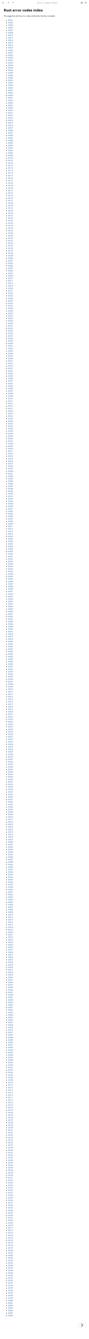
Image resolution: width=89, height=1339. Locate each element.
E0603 (10, 897)
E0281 (10, 371)
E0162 (10, 218)
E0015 (10, 43)
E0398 (10, 504)
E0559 (10, 794)
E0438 (10, 574)
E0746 (10, 1165)
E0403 (10, 511)
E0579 (10, 839)
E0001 (10, 20)
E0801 (10, 1303)
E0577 (10, 834)
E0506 (10, 679)
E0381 (10, 474)
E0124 (10, 183)
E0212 (10, 283)
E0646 (10, 990)
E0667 (10, 1022)
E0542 (10, 762)
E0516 (10, 701)
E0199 (10, 256)
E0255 (10, 336)
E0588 (10, 862)
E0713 (10, 1087)
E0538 (10, 754)
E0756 (10, 1190)
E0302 (10, 386)
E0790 (10, 1275)
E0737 (10, 1145)
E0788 (10, 1270)
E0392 (10, 499)
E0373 (10, 453)
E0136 (10, 198)
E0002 (10, 22)
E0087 (10, 138)
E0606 (10, 905)
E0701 (10, 1067)
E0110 (10, 165)
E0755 (10, 1188)
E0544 (10, 767)
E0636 (10, 967)
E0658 (10, 1000)
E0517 (10, 704)
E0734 (10, 1138)
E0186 (10, 238)
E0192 (10, 243)
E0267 (10, 356)
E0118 (10, 173)
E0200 (10, 258)
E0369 (10, 446)
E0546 (10, 772)
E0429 (10, 551)
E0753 (10, 1183)
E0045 (10, 73)
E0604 (10, 899)
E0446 (10, 581)
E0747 (10, 1168)
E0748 (10, 1170)
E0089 (10, 143)
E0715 (10, 1092)
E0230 (10, 313)
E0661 (10, 1007)
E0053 (10, 83)
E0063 (10, 103)
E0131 (10, 190)
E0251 (10, 326)
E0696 (10, 1055)
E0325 (10, 423)
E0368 (10, 443)
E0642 (10, 982)
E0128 (10, 185)
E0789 (10, 1273)
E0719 (10, 1105)
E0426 (10, 546)
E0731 (10, 1130)
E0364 (10, 433)
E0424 (10, 541)
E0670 (10, 1030)
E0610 (10, 915)
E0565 (10, 804)
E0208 (10, 276)
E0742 (10, 1155)
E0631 (10, 955)
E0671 (10, 1032)
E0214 (10, 286)
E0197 (10, 251)
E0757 (10, 1193)
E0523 (10, 719)
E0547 (10, 774)
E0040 (10, 68)
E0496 (10, 654)
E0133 (10, 195)
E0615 (10, 920)
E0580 (10, 842)
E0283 (10, 376)
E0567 (10, 809)
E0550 (10, 779)
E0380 (10, 471)
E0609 (10, 912)
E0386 (10, 484)
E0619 (10, 930)
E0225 (10, 301)
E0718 (10, 1102)
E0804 (10, 1310)
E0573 (10, 824)
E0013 (10, 38)
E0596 (10, 882)
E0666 (10, 1020)
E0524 (10, 722)
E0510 (10, 689)
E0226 (10, 303)
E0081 (10, 133)
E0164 (10, 220)
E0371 (10, 451)
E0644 (10, 987)
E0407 (10, 519)
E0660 (10, 1005)
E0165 (10, 223)
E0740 (10, 1150)
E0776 (10, 1240)
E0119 (10, 175)
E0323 (10, 418)
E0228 (10, 308)
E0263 (10, 351)
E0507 (10, 682)
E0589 (10, 864)
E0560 (10, 797)
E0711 (10, 1097)
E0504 (10, 674)
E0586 (10, 857)
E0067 (10, 105)
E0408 (10, 521)
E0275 (10, 363)
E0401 (10, 509)
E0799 (10, 1298)
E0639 (10, 975)
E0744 (10, 1160)
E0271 (10, 361)
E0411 (10, 526)
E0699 (10, 1062)
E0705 (10, 1075)
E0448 (10, 586)
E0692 (10, 1047)
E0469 (10, 629)
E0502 (10, 669)
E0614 (10, 917)
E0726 (10, 1117)
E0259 (10, 341)
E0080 (10, 130)
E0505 (10, 676)
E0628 (10, 952)
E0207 (10, 273)
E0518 (10, 707)
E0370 (10, 448)
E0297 (10, 381)
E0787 (10, 1268)
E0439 (10, 576)
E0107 (10, 160)
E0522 (10, 717)
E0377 (10, 463)
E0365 (10, 436)
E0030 (10, 58)
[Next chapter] (82, 1325)
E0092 (10, 150)
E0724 (10, 1112)
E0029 (10, 55)
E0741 (10, 1153)
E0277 (10, 368)
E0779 (10, 1248)
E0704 (10, 1072)
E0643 (10, 985)
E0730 (10, 1127)
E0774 (10, 1235)
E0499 (10, 661)
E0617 (10, 924)
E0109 (10, 163)
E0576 (10, 832)
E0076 (10, 125)
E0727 (10, 1120)
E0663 (10, 1012)
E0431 (10, 556)
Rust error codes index (23, 10)
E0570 (10, 817)
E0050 (10, 80)
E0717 (10, 1100)
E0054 (10, 85)
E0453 (10, 596)
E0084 (10, 135)
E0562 (10, 802)
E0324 (10, 421)
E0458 (10, 606)
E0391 (10, 496)
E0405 (10, 516)
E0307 (10, 391)
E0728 (10, 1122)
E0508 (10, 684)
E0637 (10, 970)
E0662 (10, 1010)
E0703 (10, 1070)
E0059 (10, 93)
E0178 (10, 228)
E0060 (10, 95)
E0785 (10, 1263)
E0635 (10, 965)
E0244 (10, 323)
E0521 (10, 714)
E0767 (10, 1218)
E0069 (10, 108)
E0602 (10, 894)
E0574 (10, 827)
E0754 (10, 1185)
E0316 (10, 406)
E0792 (10, 1280)
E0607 (10, 907)
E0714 (10, 1090)
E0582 (10, 847)
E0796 (10, 1290)
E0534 (10, 744)
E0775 (10, 1238)
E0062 (10, 100)
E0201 (10, 261)
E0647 (10, 992)
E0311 (10, 401)
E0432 (10, 559)
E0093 (10, 153)
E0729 (10, 1125)
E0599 (10, 887)
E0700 (10, 1065)
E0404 (10, 514)
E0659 (10, 1002)
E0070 (10, 110)
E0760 (10, 1200)
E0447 (10, 584)
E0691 (10, 1045)
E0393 (10, 501)
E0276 (10, 366)
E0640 (10, 977)
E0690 (10, 1042)
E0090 (10, 145)
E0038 (10, 65)
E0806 (10, 1315)
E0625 (10, 945)
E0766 (10, 1215)
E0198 (10, 253)
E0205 (10, 268)
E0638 (10, 972)
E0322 (10, 416)
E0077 (10, 128)
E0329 (10, 431)
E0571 (10, 819)
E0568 (10, 812)
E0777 (10, 1243)
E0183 (10, 230)
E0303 (10, 388)
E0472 (10, 631)
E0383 (10, 479)
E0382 (10, 476)
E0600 (10, 889)
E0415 (10, 531)
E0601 (10, 892)
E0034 (10, 63)
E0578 (10, 837)
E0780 (10, 1250)
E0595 (10, 879)
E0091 (10, 148)
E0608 (10, 909)
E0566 (10, 807)
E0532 (10, 739)
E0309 (10, 396)
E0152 (10, 208)
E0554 (10, 787)
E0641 (10, 980)
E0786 (10, 1265)
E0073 (10, 118)
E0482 (10, 641)
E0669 (10, 1027)
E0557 (10, 792)
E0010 (10, 35)
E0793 (10, 1283)
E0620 (10, 932)
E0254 (10, 333)
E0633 (10, 960)
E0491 (10, 644)
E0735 (10, 1140)
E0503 (10, 671)
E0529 (10, 732)
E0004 (10, 25)
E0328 (10, 428)
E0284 (10, 378)
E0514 (10, 697)
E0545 (10, 769)
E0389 (10, 491)
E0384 (10, 481)
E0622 (10, 937)
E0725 (10, 1115)
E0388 (10, 489)
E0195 (10, 248)
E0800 (10, 1300)
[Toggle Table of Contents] (3, 2)
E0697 (10, 1057)
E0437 (10, 571)
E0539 (10, 757)
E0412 (10, 529)
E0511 (10, 692)
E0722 (10, 1110)
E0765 (10, 1213)
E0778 (10, 1245)
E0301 (10, 383)
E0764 (10, 1210)
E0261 (10, 346)
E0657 (10, 997)
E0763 (10, 1208)
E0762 (10, 1205)
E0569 (10, 814)
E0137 (10, 200)
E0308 (10, 393)
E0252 (10, 328)
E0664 (10, 1015)
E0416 (10, 534)
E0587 (10, 859)
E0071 (10, 113)
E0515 (10, 699)
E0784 (10, 1260)
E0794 (10, 1285)
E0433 (10, 561)
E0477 (10, 636)
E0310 (10, 398)
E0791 (10, 1278)
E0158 (10, 213)
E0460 (10, 611)
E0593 (10, 874)
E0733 (10, 1135)
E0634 (10, 962)
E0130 (10, 188)
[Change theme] (8, 2)
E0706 (10, 1077)
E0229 (10, 311)
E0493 (10, 649)
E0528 (10, 729)
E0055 (10, 88)
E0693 (10, 1050)
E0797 (10, 1293)
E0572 (10, 822)
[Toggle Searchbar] (13, 2)
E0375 (10, 459)
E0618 (10, 927)
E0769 (10, 1223)
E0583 (10, 849)
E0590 (10, 867)
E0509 (10, 686)
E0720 (10, 1107)
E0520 (10, 712)
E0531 (10, 737)
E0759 (10, 1198)
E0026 (10, 50)
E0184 (10, 233)
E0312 (10, 403)
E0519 (10, 709)
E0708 (10, 1080)
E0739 (10, 1147)
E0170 (10, 225)
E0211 (10, 281)
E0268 (10, 358)
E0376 (10, 461)
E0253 (10, 331)
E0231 (10, 316)
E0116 (10, 168)
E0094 (10, 155)
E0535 (10, 747)
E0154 (10, 210)
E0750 (10, 1175)
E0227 (10, 306)
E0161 (10, 215)
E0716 (10, 1095)
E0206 (10, 271)
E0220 (10, 288)
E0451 (10, 591)
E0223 (10, 296)
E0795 (10, 1288)
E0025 (10, 48)
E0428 (10, 549)
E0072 (10, 115)
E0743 (10, 1158)
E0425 (10, 544)
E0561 (10, 799)
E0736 (10, 1142)
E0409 (10, 524)
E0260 (10, 343)
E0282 (10, 373)
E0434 (10, 564)
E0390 (10, 494)
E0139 (10, 205)
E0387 (10, 486)
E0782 (10, 1255)
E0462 (10, 616)
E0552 (10, 784)
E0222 (10, 293)
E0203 (10, 263)
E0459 (10, 609)
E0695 (10, 1052)
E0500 (10, 664)
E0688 (10, 1037)
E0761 (10, 1203)
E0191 (10, 241)
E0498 (10, 659)
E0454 (10, 599)
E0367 (10, 441)
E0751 (10, 1178)
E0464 (10, 621)
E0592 (10, 872)
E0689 (10, 1040)
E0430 (10, 554)
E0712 (10, 1085)
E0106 (10, 158)
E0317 (10, 408)
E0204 (10, 266)
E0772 (10, 1230)
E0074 (10, 120)
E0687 (10, 1035)
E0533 (10, 742)
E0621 (10, 935)
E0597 (10, 884)
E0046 (10, 75)
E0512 (10, 694)
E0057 (10, 90)
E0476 (10, 634)
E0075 (10, 123)
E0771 (10, 1228)
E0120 (10, 178)
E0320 (10, 411)
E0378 (10, 466)
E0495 (10, 651)
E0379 (10, 468)
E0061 (10, 98)
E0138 (10, 203)
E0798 (10, 1295)
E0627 (10, 950)
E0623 (10, 940)
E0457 (10, 604)
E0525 (10, 724)
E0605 (10, 902)
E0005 (10, 28)
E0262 (10, 348)
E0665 (10, 1017)
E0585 (10, 854)
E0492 (10, 646)
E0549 (10, 777)
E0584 (10, 852)
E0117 (10, 170)
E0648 (10, 995)
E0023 (10, 45)
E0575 (10, 829)
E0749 (10, 1173)
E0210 (10, 278)
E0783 (10, 1258)
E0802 (10, 1305)
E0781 (10, 1253)
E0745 (10, 1163)
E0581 (10, 844)
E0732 (10, 1132)
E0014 (10, 40)
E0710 (10, 1082)
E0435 (10, 566)
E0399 (10, 506)
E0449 (10, 589)
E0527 (10, 727)
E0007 (10, 30)
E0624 (10, 942)
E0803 (10, 1308)
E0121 (10, 180)
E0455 (10, 601)
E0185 (10, 236)
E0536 (10, 749)
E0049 (10, 78)
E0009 (10, 33)
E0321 (10, 413)
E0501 (10, 666)
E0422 (10, 536)
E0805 (10, 1313)
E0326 (10, 426)
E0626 (10, 947)
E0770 (10, 1225)
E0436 (10, 569)
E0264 (10, 353)
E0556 (10, 789)
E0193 (10, 245)
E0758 (10, 1195)
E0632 (10, 957)
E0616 (10, 922)
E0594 (10, 877)
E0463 (10, 619)
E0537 (10, 752)
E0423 (10, 539)
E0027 (10, 53)
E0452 (10, 594)
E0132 (10, 193)
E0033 (10, 60)
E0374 (10, 456)
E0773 (10, 1233)
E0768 (10, 1220)
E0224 (10, 298)
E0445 (10, 579)
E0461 (10, 614)
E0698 (10, 1060)
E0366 (10, 438)
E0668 (10, 1025)
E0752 (10, 1180)
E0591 (10, 869)
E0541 (10, 759)
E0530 (10, 734)
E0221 (10, 291)
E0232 (10, 318)
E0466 (10, 624)
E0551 (10, 782)
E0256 (10, 338)
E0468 (10, 626)
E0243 (10, 321)
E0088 (10, 140)
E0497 (10, 656)
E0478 (10, 639)
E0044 (10, 70)
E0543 (10, 764)
